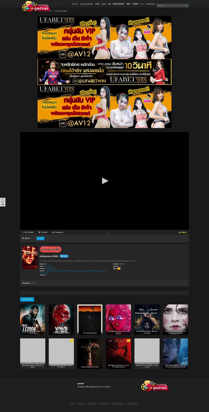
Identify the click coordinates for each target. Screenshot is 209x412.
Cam (41, 238)
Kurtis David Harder (51, 268)
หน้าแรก (75, 4)
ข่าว (142, 4)
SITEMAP (135, 4)
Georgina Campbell (79, 271)
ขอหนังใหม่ (150, 4)
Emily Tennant (68, 271)
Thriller (51, 266)
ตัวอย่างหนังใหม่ (87, 4)
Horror (46, 266)
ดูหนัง (104, 4)
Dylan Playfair (60, 271)
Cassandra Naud (50, 271)
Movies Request (118, 4)
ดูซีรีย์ (97, 4)
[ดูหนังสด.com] (36, 6)
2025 (120, 266)
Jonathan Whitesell (91, 271)
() (77, 232)
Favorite (44, 232)
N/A (47, 275)
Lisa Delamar (101, 271)
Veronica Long (44, 273)
